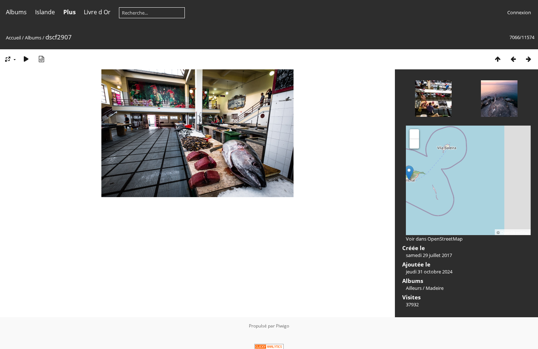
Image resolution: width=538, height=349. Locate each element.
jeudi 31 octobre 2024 (429, 271)
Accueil (13, 37)
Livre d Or (97, 12)
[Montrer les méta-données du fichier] (41, 59)
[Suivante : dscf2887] (528, 59)
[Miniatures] (497, 59)
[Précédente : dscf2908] (513, 59)
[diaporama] (26, 59)
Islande (45, 12)
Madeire (435, 288)
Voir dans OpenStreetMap (434, 238)
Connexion (519, 12)
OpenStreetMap (515, 232)
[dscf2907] (409, 172)
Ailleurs (414, 288)
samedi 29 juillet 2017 (429, 255)
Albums (16, 12)
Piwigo (282, 326)
